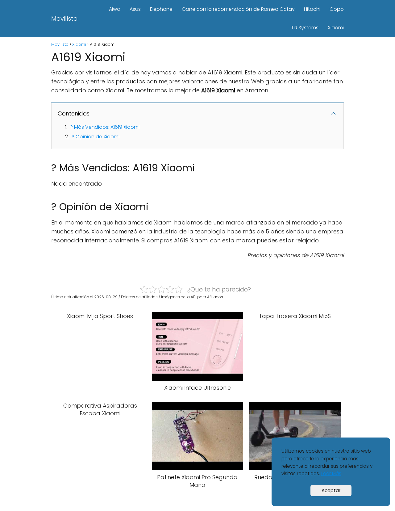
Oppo (337, 9)
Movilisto (64, 18)
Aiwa (114, 9)
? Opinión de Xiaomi (95, 136)
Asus (135, 9)
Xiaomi (336, 27)
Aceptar (331, 490)
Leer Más (331, 473)
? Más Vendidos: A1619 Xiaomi (104, 127)
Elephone (161, 9)
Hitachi (312, 9)
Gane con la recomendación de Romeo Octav (238, 9)
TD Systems (304, 27)
